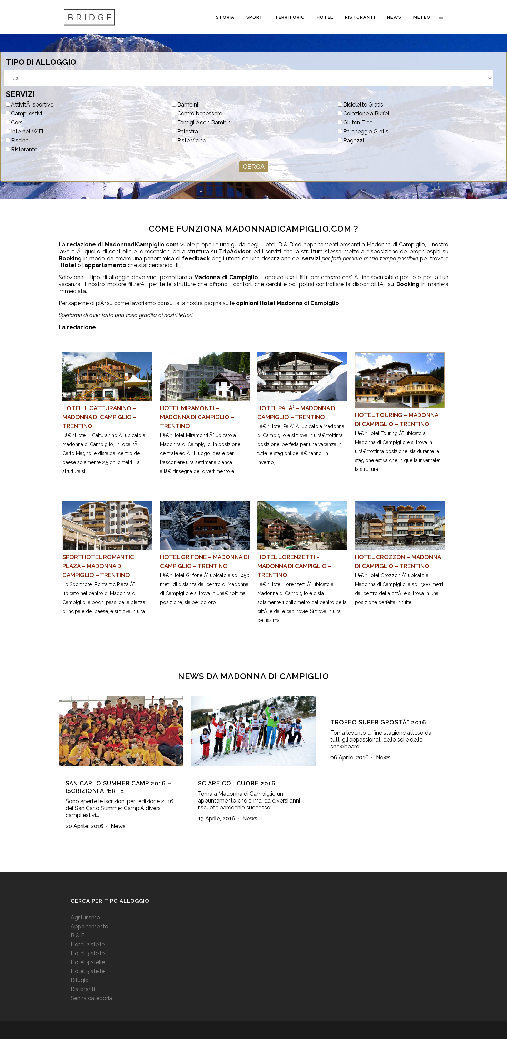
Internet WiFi (27, 131)
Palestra (187, 131)
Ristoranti (83, 989)
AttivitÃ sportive (32, 104)
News (118, 826)
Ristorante (24, 149)
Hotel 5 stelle (88, 971)
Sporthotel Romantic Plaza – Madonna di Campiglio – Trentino (98, 566)
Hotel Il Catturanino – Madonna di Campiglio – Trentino (99, 417)
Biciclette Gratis (363, 104)
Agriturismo (85, 917)
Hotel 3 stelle (88, 953)
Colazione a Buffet (366, 113)
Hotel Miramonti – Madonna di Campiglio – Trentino (197, 417)
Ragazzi (353, 140)
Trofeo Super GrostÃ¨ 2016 (378, 722)
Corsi (17, 122)
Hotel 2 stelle (88, 944)
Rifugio (80, 980)
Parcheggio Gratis (365, 131)
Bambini (187, 104)
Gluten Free (357, 122)
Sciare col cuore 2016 (237, 783)
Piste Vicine (191, 140)
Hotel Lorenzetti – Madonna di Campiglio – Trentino (294, 566)
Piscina (20, 140)
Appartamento (89, 926)
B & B (78, 935)
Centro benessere (199, 113)
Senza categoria (91, 998)
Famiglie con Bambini (204, 122)
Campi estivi (26, 113)
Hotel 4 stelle (88, 962)
